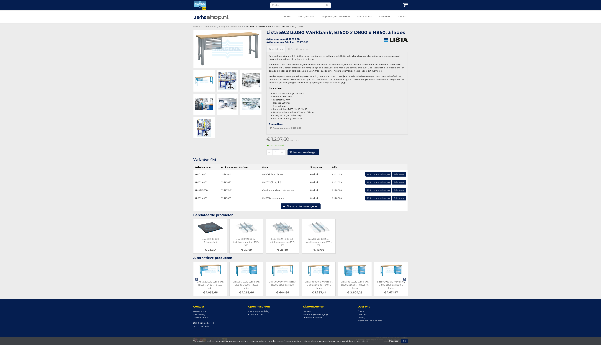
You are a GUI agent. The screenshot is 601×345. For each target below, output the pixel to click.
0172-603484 (202, 326)
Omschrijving (276, 49)
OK (404, 341)
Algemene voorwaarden (370, 320)
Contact (403, 16)
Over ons (362, 314)
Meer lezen (394, 341)
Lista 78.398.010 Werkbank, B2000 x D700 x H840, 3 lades (391, 284)
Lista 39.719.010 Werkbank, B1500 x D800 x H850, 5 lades (210, 284)
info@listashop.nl (205, 323)
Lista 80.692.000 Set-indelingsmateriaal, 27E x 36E (246, 242)
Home (287, 16)
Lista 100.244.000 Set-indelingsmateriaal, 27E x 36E (282, 242)
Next (404, 279)
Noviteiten (385, 16)
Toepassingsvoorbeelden (335, 16)
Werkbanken (209, 26)
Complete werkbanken (231, 26)
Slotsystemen (306, 16)
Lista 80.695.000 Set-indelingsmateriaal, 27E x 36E (319, 242)
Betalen (307, 311)
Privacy (361, 317)
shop (211, 16)
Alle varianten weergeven (302, 206)
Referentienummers (298, 49)
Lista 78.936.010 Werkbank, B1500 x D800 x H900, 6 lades (355, 284)
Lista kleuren (364, 16)
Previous (196, 279)
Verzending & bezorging (315, 314)
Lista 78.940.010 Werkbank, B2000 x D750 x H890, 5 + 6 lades (319, 284)
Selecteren (399, 174)
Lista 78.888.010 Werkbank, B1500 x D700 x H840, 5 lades (282, 284)
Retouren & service (312, 317)
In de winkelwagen (305, 152)
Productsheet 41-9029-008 (286, 128)
